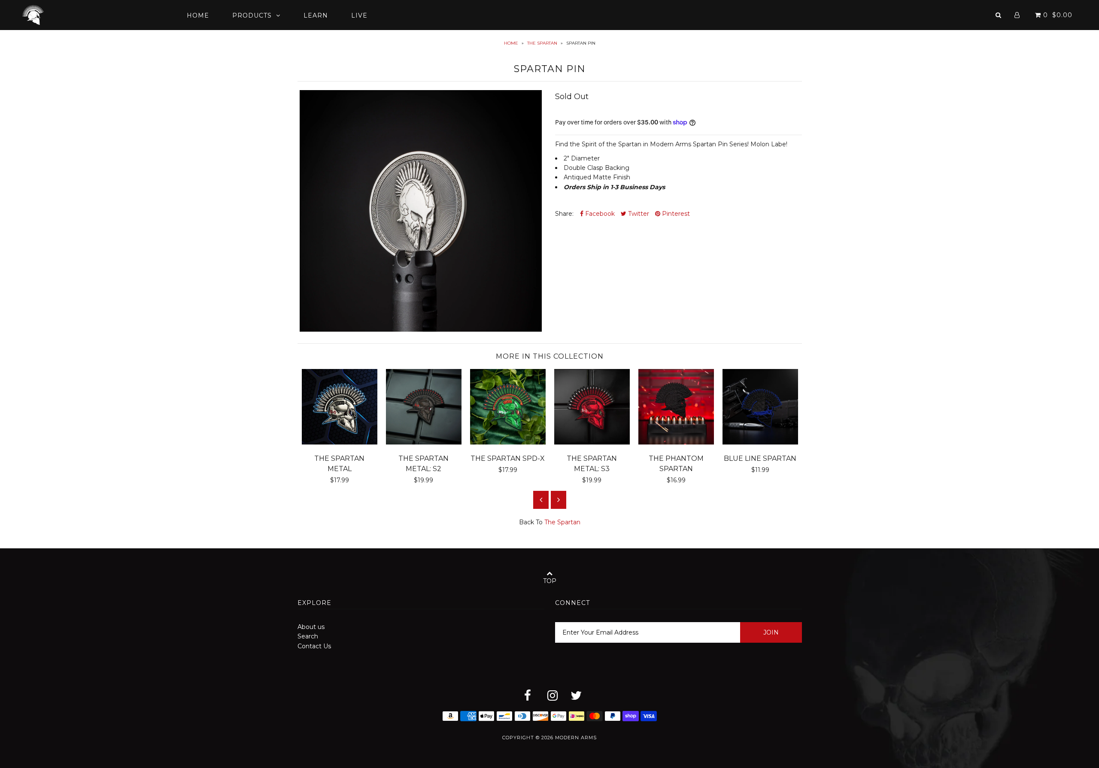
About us (311, 627)
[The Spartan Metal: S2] (423, 442)
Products (252, 15)
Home (198, 15)
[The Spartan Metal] (339, 442)
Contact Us (314, 646)
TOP (549, 581)
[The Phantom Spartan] (676, 442)
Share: (564, 214)
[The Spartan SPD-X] (508, 442)
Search (308, 636)
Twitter (637, 214)
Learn (316, 15)
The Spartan (542, 43)
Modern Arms (576, 738)
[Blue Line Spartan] (760, 442)
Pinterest (675, 214)
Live (359, 15)
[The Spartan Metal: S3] (592, 442)
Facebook (599, 214)
